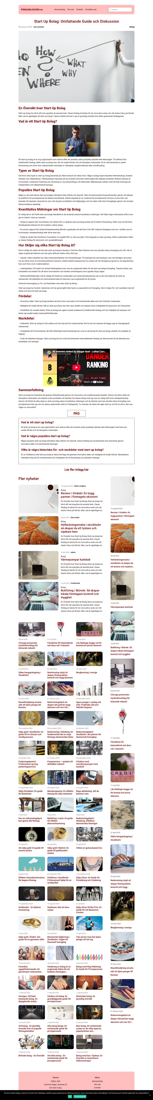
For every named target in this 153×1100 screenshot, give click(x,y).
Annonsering (59, 9)
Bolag (132, 27)
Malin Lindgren (80, 486)
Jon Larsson (38, 27)
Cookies (79, 9)
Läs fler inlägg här (77, 469)
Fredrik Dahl (75, 583)
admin (73, 552)
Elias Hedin (75, 517)
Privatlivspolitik (80, 1096)
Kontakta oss (90, 9)
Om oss (70, 9)
